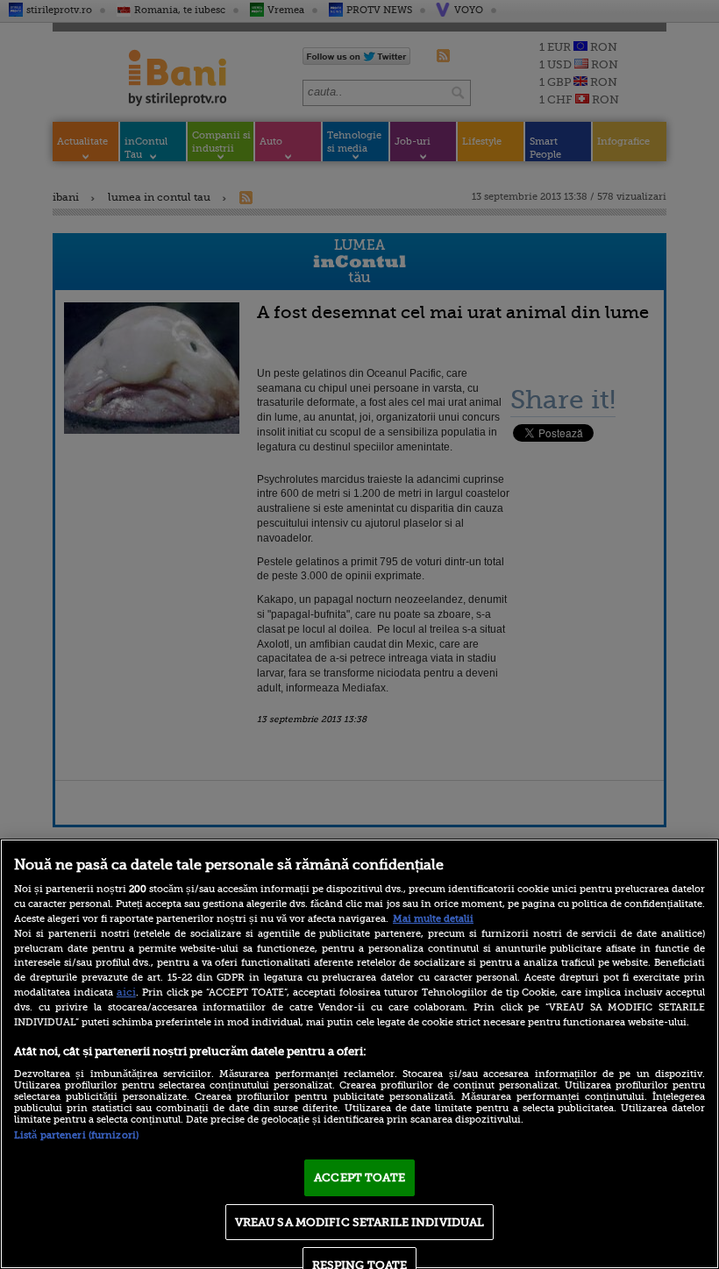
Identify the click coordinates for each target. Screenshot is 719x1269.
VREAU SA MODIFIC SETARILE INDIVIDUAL (360, 1222)
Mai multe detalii (433, 919)
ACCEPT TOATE (359, 1177)
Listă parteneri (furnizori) (76, 1135)
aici (126, 992)
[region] (359, 1054)
